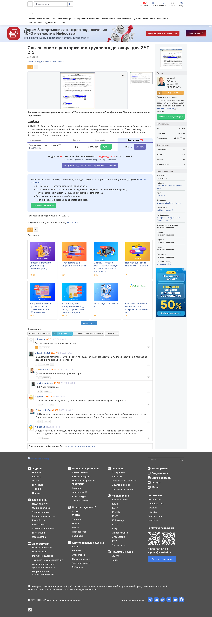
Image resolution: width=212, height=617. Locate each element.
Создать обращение (162, 559)
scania (42, 427)
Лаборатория (40, 543)
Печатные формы (164, 185)
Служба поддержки (162, 528)
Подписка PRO (40, 503)
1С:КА (115, 508)
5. (36, 396)
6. (37, 410)
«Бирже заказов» (165, 108)
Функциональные (41, 508)
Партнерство (79, 531)
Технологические (81, 563)
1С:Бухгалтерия (120, 499)
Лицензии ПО (79, 550)
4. (38, 383)
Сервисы (76, 519)
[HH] (162, 600)
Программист (119, 472)
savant (42, 339)
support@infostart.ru (159, 552)
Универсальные (120, 532)
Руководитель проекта (124, 480)
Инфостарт (72, 222)
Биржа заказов (161, 477)
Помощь (152, 512)
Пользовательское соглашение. (45, 589)
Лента (35, 480)
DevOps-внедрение (42, 556)
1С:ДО (115, 528)
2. (35, 353)
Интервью (37, 485)
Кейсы (75, 527)
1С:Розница (118, 520)
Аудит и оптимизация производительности (43, 565)
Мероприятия (160, 468)
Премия (36, 493)
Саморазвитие (80, 500)
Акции (75, 511)
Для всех (161, 195)
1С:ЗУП (115, 524)
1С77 (114, 541)
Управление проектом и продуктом (84, 482)
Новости (36, 472)
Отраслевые (78, 555)
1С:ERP (115, 503)
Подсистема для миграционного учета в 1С (74, 265)
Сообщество (39, 537)
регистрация (74, 446)
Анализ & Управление (85, 468)
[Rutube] (181, 600)
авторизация (88, 446)
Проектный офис (122, 551)
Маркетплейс (120, 495)
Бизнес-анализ (80, 472)
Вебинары (77, 536)
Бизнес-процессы (81, 476)
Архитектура (79, 496)
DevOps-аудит (40, 551)
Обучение (118, 468)
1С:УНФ (116, 512)
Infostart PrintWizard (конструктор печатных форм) (40, 265)
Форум (156, 482)
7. (35, 427)
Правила (152, 507)
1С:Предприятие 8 (165, 210)
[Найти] (181, 459)
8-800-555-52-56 (158, 549)
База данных (39, 524)
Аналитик (117, 476)
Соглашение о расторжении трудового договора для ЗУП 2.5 (88, 50)
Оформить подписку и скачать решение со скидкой (90, 165)
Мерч (155, 487)
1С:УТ (115, 516)
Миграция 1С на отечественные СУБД (43, 573)
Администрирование (43, 528)
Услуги (75, 523)
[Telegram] (150, 600)
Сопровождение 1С (84, 507)
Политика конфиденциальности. (80, 589)
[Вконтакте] (156, 600)
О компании (155, 495)
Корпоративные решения (88, 542)
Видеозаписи (160, 473)
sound (42, 396)
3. (37, 369)
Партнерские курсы (122, 489)
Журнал (37, 468)
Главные (36, 476)
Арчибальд (44, 353)
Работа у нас (155, 516)
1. (35, 339)
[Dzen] (168, 600)
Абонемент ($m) (164, 264)
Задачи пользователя (43, 516)
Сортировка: (88, 333)
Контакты (153, 520)
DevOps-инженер (121, 485)
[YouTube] (175, 600)
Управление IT (79, 492)
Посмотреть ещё (89, 323)
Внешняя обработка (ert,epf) (169, 203)
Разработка (38, 520)
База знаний (39, 499)
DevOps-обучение (42, 547)
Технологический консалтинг (47, 560)
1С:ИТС (76, 515)
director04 (45, 369)
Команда (76, 488)
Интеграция (38, 532)
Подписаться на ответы (40, 333)
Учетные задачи (40, 512)
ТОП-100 (36, 489)
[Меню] (30, 4)
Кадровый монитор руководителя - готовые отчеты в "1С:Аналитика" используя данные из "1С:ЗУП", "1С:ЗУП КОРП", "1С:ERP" (41, 312)
